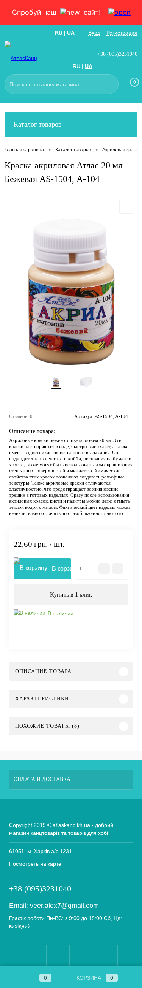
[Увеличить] (71, 292)
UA (71, 33)
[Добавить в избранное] (126, 207)
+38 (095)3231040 (117, 54)
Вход (94, 33)
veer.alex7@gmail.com (64, 905)
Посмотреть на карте (35, 864)
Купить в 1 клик (71, 594)
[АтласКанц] (27, 58)
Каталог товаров (38, 124)
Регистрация (121, 33)
